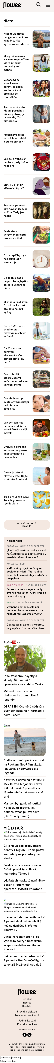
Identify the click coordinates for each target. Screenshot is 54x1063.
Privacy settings (8, 1061)
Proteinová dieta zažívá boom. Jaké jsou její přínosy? (15, 138)
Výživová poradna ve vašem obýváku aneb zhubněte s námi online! (15, 452)
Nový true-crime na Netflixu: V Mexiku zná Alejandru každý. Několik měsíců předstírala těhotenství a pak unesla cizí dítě (24, 788)
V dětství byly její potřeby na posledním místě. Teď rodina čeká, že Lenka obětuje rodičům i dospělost (27, 573)
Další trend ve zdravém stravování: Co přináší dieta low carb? (14, 355)
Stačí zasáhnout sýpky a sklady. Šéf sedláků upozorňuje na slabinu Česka (24, 680)
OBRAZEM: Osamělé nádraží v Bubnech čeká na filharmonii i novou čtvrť (24, 711)
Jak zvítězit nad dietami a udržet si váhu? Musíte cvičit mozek (16, 428)
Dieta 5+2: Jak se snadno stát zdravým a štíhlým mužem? (15, 331)
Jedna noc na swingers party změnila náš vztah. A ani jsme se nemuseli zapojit (26, 592)
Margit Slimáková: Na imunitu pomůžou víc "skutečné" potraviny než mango (16, 62)
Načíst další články (29, 524)
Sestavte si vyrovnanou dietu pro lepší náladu (15, 234)
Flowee (14, 5)
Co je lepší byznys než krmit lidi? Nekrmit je (15, 259)
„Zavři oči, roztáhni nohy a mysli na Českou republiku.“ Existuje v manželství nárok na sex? (26, 554)
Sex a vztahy (15, 585)
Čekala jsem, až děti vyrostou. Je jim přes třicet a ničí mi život (26, 626)
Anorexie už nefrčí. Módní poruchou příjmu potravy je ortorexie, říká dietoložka (15, 114)
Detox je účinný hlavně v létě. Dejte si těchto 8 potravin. (16, 476)
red (22, 564)
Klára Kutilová (36, 585)
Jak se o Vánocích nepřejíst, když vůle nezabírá (16, 162)
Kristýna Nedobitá (30, 602)
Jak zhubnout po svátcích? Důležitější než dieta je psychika (16, 403)
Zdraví (11, 602)
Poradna (12, 546)
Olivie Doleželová (32, 546)
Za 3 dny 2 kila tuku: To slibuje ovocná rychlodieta (16, 500)
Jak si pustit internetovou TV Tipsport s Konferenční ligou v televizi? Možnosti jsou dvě (24, 960)
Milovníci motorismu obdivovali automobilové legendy (21, 695)
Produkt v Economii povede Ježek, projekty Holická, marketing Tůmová (22, 869)
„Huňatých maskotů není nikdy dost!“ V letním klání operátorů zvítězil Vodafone (24, 885)
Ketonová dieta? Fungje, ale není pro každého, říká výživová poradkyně (16, 39)
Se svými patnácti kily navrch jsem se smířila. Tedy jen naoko (15, 210)
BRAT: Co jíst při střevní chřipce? (14, 186)
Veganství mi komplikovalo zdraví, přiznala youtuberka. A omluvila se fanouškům (13, 88)
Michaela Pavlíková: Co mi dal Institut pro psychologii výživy (16, 307)
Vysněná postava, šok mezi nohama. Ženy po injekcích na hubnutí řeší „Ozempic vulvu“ (25, 610)
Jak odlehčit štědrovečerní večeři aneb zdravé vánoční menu (16, 379)
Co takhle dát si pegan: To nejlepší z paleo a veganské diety (16, 283)
